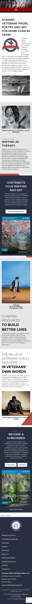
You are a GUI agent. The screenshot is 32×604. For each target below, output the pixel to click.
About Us (5, 554)
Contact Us (6, 569)
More (21, 71)
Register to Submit (8, 535)
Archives (5, 565)
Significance (18, 386)
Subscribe (5, 543)
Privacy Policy (17, 594)
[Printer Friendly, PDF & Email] (5, 515)
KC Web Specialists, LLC (19, 598)
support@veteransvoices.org (12, 585)
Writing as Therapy (8, 558)
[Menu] (16, 9)
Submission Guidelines (10, 539)
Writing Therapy (12, 169)
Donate (4, 546)
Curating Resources (9, 561)
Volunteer (5, 550)
